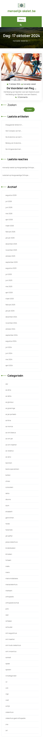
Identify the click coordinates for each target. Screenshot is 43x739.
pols (7, 609)
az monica (9, 426)
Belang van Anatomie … (14, 143)
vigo (7, 694)
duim (7, 505)
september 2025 (12, 262)
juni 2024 (9, 353)
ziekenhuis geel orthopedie (15, 718)
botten (8, 475)
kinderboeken (10, 548)
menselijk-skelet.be (22, 11)
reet (7, 615)
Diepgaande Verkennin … (14, 125)
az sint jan (9, 438)
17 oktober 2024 (15, 84)
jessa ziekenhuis (12, 542)
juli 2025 (9, 274)
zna (7, 724)
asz (7, 384)
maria (7, 572)
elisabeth (9, 511)
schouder (9, 627)
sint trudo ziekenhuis (13, 645)
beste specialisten (12, 469)
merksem (9, 591)
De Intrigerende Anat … (14, 149)
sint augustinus (11, 633)
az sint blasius (11, 432)
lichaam (8, 560)
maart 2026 (10, 226)
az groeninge (10, 408)
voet (7, 700)
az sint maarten (11, 445)
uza (7, 688)
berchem (9, 463)
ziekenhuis (9, 712)
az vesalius (10, 451)
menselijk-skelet (29, 84)
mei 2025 (9, 286)
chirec (8, 481)
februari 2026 (10, 232)
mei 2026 (9, 213)
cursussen (9, 487)
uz (6, 682)
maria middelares (12, 578)
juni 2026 (9, 207)
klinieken (9, 554)
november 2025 (11, 250)
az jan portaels (11, 414)
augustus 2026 (11, 195)
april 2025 (9, 292)
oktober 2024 (10, 329)
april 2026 (9, 219)
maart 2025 (10, 299)
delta (7, 493)
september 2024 (12, 335)
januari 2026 (10, 238)
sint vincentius (11, 651)
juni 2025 (9, 280)
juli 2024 (9, 347)
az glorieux (9, 402)
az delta (8, 396)
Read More (21, 67)
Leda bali (5, 175)
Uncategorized (11, 676)
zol (7, 730)
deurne (8, 499)
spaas (8, 663)
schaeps (9, 621)
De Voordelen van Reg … (21, 88)
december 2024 (11, 317)
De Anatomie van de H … (14, 137)
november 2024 (11, 323)
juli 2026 (9, 201)
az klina (8, 420)
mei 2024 (9, 359)
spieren (8, 669)
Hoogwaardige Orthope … (26, 167)
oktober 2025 (10, 256)
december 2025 (11, 244)
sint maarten (10, 639)
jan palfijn (9, 536)
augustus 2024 (11, 341)
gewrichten (10, 518)
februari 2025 (10, 305)
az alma (8, 390)
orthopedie (10, 597)
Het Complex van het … (14, 131)
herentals (9, 530)
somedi (8, 657)
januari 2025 (10, 311)
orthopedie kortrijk (12, 603)
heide (8, 524)
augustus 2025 (11, 268)
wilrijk (8, 706)
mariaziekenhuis (11, 584)
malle (7, 566)
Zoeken (12, 105)
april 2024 (9, 365)
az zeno (8, 457)
